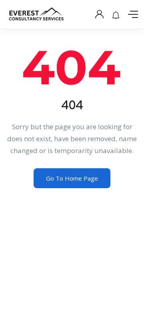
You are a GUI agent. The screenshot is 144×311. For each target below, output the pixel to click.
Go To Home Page (72, 178)
